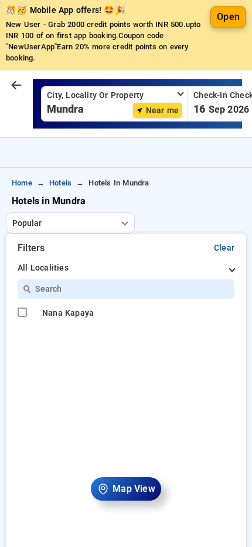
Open (228, 16)
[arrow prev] (16, 85)
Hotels (60, 182)
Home (22, 182)
